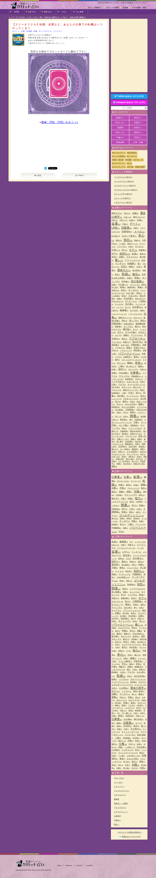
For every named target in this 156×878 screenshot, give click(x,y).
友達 (135, 253)
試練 (130, 498)
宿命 (124, 296)
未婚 (114, 373)
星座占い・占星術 (121, 803)
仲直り (127, 342)
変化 (124, 647)
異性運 (137, 350)
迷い (142, 621)
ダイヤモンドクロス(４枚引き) (125, 190)
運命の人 (124, 270)
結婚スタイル (136, 434)
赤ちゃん (121, 363)
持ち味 (118, 703)
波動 (133, 439)
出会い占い (120, 122)
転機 (118, 613)
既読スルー (139, 217)
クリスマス (136, 335)
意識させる (139, 347)
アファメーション (131, 610)
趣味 (114, 466)
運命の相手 (138, 688)
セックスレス (132, 396)
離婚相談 (129, 444)
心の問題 (124, 688)
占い (128, 307)
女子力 (139, 459)
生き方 (135, 768)
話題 (135, 228)
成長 (142, 604)
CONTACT (79, 865)
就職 (122, 491)
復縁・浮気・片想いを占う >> (59, 122)
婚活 (136, 274)
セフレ (139, 246)
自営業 (119, 495)
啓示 (134, 565)
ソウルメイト (126, 350)
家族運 (138, 710)
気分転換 (132, 616)
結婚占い (138, 127)
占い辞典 (79, 12)
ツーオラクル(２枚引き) (123, 177)
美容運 (142, 446)
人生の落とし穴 (133, 756)
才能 (122, 488)
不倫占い (120, 137)
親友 (141, 753)
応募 (123, 498)
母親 (124, 705)
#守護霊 (128, 160)
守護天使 (138, 661)
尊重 (120, 747)
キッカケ (133, 290)
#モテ (129, 163)
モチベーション (138, 679)
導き (137, 750)
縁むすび (137, 387)
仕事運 (29, 31)
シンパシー (117, 399)
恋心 (124, 250)
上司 (139, 266)
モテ (133, 249)
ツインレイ (135, 285)
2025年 (115, 618)
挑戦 (122, 567)
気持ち (124, 253)
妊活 (132, 401)
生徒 (119, 412)
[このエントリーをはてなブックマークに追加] (45, 169)
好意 (124, 290)
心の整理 (116, 750)
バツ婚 (122, 244)
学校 (142, 382)
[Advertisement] (37, 147)
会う (135, 329)
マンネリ (120, 263)
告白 (128, 240)
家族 (142, 594)
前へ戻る (37, 175)
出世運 (139, 502)
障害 (119, 729)
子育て (131, 744)
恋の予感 (116, 387)
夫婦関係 (138, 420)
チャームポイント (136, 384)
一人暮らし (130, 747)
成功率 (125, 434)
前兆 (129, 676)
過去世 (127, 555)
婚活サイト (132, 244)
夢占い (116, 824)
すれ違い (123, 284)
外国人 (143, 369)
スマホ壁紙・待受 (139, 7)
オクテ (118, 335)
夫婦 (140, 220)
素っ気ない (131, 366)
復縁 (137, 240)
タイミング (130, 495)
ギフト (142, 647)
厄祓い (140, 618)
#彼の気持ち (132, 153)
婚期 (126, 335)
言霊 (127, 765)
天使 (130, 247)
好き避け (116, 236)
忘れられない (117, 301)
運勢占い (138, 132)
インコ (140, 548)
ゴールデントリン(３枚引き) (125, 185)
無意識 (133, 682)
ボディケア (133, 369)
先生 (125, 416)
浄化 (134, 628)
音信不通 (133, 446)
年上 (118, 401)
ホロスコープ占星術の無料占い (130, 832)
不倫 (125, 224)
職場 (130, 363)
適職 (144, 484)
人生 (123, 672)
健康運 (123, 541)
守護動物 (116, 528)
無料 (125, 401)
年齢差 (142, 250)
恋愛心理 (120, 459)
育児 (123, 595)
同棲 (119, 464)
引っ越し (127, 713)
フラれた (120, 347)
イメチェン (127, 750)
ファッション (132, 260)
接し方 (135, 461)
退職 (129, 491)
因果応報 (130, 716)
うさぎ (131, 705)
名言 (114, 688)
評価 (121, 485)
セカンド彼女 (129, 236)
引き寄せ (135, 729)
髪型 (143, 320)
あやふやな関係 (128, 407)
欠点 (128, 558)
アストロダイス (120, 807)
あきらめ (125, 345)
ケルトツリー (119, 786)
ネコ (128, 651)
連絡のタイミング (130, 390)
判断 (125, 592)
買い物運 (116, 592)
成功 (129, 485)
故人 (120, 765)
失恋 (114, 257)
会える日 (134, 310)
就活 (132, 502)
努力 (132, 631)
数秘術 (116, 799)
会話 (139, 456)
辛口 (125, 412)
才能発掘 (127, 738)
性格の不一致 (139, 464)
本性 (139, 293)
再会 (124, 428)
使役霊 (128, 571)
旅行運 (121, 396)
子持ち (115, 350)
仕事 (23, 31)
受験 (134, 521)
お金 (136, 485)
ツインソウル (135, 428)
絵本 (135, 621)
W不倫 (125, 281)
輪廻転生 (139, 667)
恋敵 (122, 257)
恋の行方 (137, 342)
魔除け (127, 634)
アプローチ (137, 338)
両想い (121, 452)
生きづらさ (126, 636)
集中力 (115, 518)
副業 (122, 518)
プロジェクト (133, 488)
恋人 (120, 332)
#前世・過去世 (118, 160)
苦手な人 (116, 691)
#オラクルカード (118, 153)
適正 (114, 491)
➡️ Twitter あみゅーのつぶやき (129, 96)
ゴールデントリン (131, 515)
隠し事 (120, 441)
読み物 (125, 7)
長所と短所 (139, 691)
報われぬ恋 (136, 431)
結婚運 (131, 263)
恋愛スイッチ (123, 439)
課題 (114, 574)
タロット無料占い (95, 7)
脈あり (115, 449)
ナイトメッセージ (130, 732)
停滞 (144, 741)
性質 (114, 756)
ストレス (130, 734)
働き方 (115, 498)
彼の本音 (127, 464)
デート (135, 223)
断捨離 (115, 672)
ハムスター (129, 708)
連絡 (119, 299)
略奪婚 (118, 326)
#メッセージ (132, 156)
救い (134, 694)
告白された (140, 299)
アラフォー (131, 436)
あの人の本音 (131, 404)
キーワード (136, 481)
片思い (116, 250)
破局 (117, 360)
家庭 (129, 347)
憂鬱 (139, 631)
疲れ (137, 697)
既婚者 (135, 449)
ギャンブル (135, 592)
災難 (133, 642)
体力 (117, 631)
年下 (115, 253)
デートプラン (133, 454)
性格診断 (120, 142)
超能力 (142, 669)
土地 (114, 651)
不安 (131, 393)
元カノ (120, 404)
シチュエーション (119, 314)
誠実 (142, 449)
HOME (16, 12)
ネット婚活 (125, 449)
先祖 (136, 604)
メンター (126, 691)
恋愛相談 (134, 425)
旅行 (138, 326)
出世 (139, 509)
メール (139, 231)
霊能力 (132, 562)
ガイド (138, 723)
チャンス (124, 376)
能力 (139, 498)
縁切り (122, 369)
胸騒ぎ (122, 667)
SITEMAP (90, 865)
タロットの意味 (112, 7)
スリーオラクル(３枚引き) (124, 181)
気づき (126, 762)
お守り (126, 552)
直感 (133, 613)
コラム (64, 12)
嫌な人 (137, 655)
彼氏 (117, 274)
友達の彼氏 (129, 324)
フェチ (118, 357)
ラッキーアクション (120, 682)
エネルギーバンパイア (122, 685)
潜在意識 (133, 647)
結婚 (132, 220)
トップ (11, 17)
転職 (35, 31)
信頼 (119, 726)
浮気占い (138, 137)
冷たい (118, 416)
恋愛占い (138, 122)
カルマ (142, 682)
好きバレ (138, 318)
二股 (124, 393)
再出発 (138, 441)
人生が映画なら (123, 577)
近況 (114, 452)
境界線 (134, 639)
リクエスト (58, 31)
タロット (16, 31)
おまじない (132, 381)
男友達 (124, 419)
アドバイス (140, 524)
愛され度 (130, 459)
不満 (114, 384)
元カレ (139, 379)
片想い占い (120, 132)
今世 (135, 713)
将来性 (136, 518)
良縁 (126, 274)
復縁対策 (131, 287)
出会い (128, 217)
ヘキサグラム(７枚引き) (123, 202)
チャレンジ (125, 574)
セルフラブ (134, 700)
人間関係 (137, 601)
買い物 (126, 768)
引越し (123, 710)
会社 (138, 512)
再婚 (140, 287)
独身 (141, 366)
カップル (128, 326)
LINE (116, 227)
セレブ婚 (124, 425)
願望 (132, 266)
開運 (134, 416)
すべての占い (21, 17)
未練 (135, 213)
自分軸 (123, 616)
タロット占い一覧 (35, 17)
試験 (119, 768)
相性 (119, 240)
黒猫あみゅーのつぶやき (131, 836)
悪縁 (133, 703)
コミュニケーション (131, 359)
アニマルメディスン (126, 548)
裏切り (126, 639)
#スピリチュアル (118, 167)
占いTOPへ (79, 175)
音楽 (124, 456)
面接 (131, 512)
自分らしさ (122, 700)
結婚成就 (116, 393)
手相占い (117, 820)
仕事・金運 (138, 142)
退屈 (131, 664)
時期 (123, 287)
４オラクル (132, 257)
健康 (133, 658)
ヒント (120, 307)
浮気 (115, 220)
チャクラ (116, 610)
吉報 (125, 658)
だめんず (133, 295)
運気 (141, 562)
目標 (130, 710)
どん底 (121, 756)
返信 (136, 357)
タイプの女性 (124, 461)
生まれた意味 (133, 759)
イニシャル (132, 567)
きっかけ (119, 304)
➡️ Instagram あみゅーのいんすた (129, 102)
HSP (142, 713)
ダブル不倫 (131, 332)
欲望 (114, 369)
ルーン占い (118, 782)
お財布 (140, 705)
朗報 (119, 723)
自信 (134, 598)
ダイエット (131, 301)
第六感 (125, 613)
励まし (122, 740)
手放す (122, 697)
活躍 (141, 521)
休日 (143, 396)
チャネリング (140, 685)
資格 (125, 528)
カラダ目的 (132, 451)
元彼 (129, 278)
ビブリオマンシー (121, 812)
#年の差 (130, 167)
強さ (133, 618)
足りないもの (123, 481)
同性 (114, 621)
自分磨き (137, 307)
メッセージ (140, 542)
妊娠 (114, 285)
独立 (144, 488)
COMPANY (68, 865)
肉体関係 (129, 379)
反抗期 (136, 738)
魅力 (124, 339)
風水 (125, 561)
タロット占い (119, 778)
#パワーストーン (118, 163)
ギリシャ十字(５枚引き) (123, 194)
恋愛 (130, 740)
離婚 (141, 404)
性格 (137, 278)
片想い (123, 220)
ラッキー (136, 552)
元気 (141, 608)
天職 (137, 491)
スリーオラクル (45, 31)
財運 (142, 505)
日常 (130, 655)
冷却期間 (129, 441)
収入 (123, 524)
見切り (127, 213)
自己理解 (128, 719)
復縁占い (120, 117)
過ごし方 (134, 320)
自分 (138, 708)
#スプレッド (138, 160)
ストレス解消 (125, 661)
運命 (128, 604)
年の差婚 (119, 410)
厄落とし (140, 716)
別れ (124, 320)
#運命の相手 (140, 167)
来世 (114, 765)
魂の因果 (136, 270)
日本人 (118, 642)
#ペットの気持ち (118, 156)
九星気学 (117, 816)
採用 (129, 518)
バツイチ (122, 246)
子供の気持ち (138, 634)
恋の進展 (137, 281)
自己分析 (128, 608)
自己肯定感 (140, 676)
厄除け (115, 598)
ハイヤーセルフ (137, 589)
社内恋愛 (128, 298)
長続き (131, 456)
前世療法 (116, 407)
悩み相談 (126, 565)
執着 (139, 439)
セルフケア (124, 628)
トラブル (132, 594)
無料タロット (125, 317)
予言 (117, 644)
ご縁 (121, 366)
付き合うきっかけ (131, 399)
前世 (139, 362)
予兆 (124, 664)
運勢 (143, 254)
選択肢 (127, 329)
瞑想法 (136, 636)
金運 (116, 223)
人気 (134, 669)
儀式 (119, 633)
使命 (125, 589)
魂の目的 (138, 719)
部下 (138, 393)
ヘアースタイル (135, 314)
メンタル (124, 679)
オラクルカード (120, 795)
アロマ (122, 384)
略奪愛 (124, 310)
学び (134, 505)
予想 (126, 729)
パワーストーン (129, 353)
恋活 (124, 266)
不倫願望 (124, 431)
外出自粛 (124, 373)
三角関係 (130, 409)
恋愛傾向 (127, 231)
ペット (119, 571)
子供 (117, 647)
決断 (115, 488)
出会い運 (130, 293)
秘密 (142, 310)
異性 (137, 444)
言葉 (136, 422)
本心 (121, 654)
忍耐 (123, 545)
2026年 (122, 446)
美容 (137, 741)
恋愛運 (120, 127)
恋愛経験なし (137, 376)
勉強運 (115, 524)
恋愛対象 (136, 345)
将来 (121, 581)
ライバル (116, 342)
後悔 (117, 705)
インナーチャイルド (131, 644)
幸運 (126, 703)
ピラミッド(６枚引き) (122, 198)
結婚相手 (127, 357)
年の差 (129, 304)
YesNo (116, 509)
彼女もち (117, 213)
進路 (122, 758)
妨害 (139, 744)
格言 (136, 726)
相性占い (138, 117)
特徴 (142, 390)
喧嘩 (133, 412)
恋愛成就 (117, 323)
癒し (119, 260)
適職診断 (125, 598)
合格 (114, 716)
